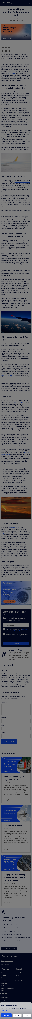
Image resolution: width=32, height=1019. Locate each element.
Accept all (6, 1015)
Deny (27, 1015)
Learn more (4, 1010)
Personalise (17, 1015)
